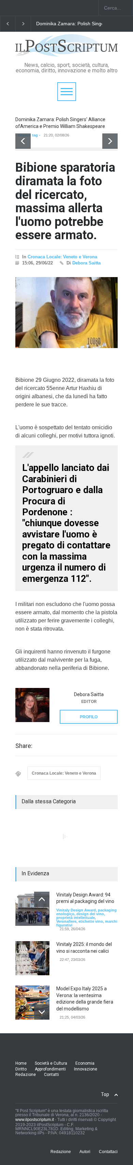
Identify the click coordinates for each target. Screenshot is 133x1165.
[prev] (23, 141)
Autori (84, 1151)
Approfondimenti (50, 1069)
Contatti (51, 1074)
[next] (110, 141)
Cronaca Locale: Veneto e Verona (62, 256)
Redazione (25, 1074)
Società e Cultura (51, 1063)
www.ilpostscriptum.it (34, 1119)
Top (105, 1094)
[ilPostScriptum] (66, 48)
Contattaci (108, 1151)
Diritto (21, 1069)
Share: (23, 746)
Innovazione (85, 1069)
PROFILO (89, 717)
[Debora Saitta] (32, 705)
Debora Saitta (86, 262)
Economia (84, 1063)
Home (21, 1063)
